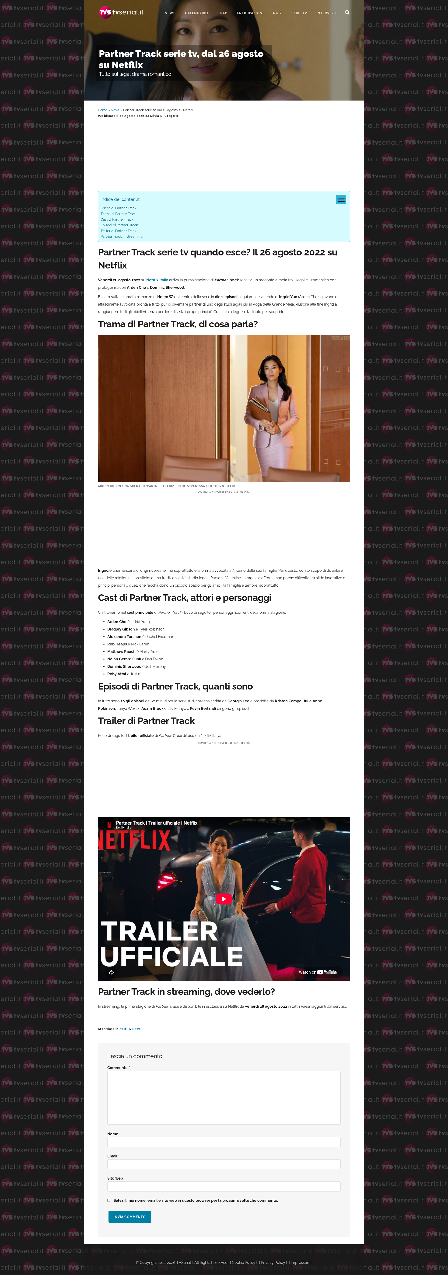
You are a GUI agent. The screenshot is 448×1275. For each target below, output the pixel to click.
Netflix (124, 1029)
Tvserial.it (121, 12)
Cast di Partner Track (117, 219)
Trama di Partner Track (118, 214)
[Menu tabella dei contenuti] (341, 199)
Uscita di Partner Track (118, 208)
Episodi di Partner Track (119, 225)
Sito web (115, 1178)
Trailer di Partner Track (118, 231)
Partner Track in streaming (122, 236)
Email (113, 1156)
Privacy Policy (273, 1262)
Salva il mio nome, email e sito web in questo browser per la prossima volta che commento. (196, 1200)
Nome (114, 1134)
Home (102, 110)
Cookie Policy (243, 1262)
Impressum (301, 1262)
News (115, 110)
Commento (118, 1068)
